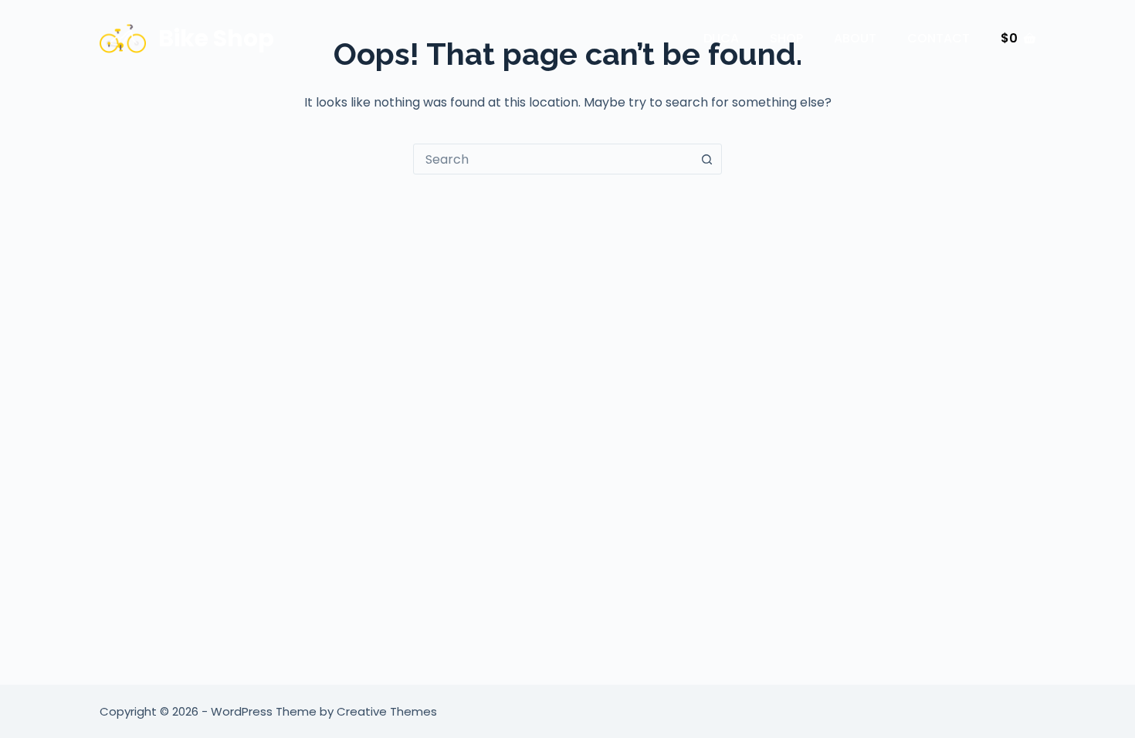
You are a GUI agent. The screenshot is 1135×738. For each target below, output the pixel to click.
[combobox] (553, 159)
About (855, 38)
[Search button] (706, 159)
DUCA (721, 38)
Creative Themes (387, 711)
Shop (786, 38)
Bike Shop (216, 38)
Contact (938, 38)
